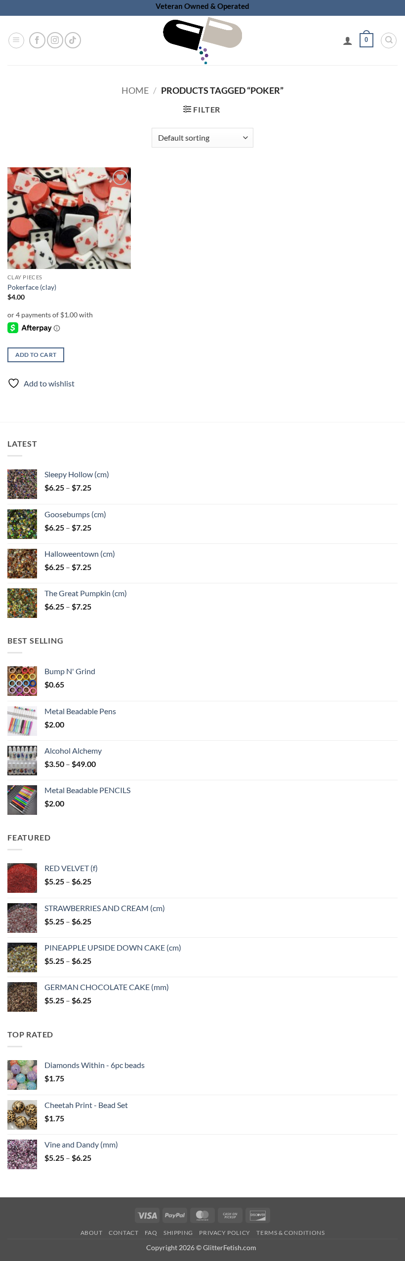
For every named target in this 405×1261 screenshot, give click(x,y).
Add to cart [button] (36, 354)
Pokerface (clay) (31, 287)
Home (135, 90)
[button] (16, 40)
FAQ (151, 1232)
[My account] (348, 40)
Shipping (178, 1232)
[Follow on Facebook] (37, 40)
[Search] (389, 40)
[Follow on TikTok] (73, 40)
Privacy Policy (224, 1232)
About (92, 1232)
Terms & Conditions (290, 1232)
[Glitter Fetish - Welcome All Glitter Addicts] (202, 40)
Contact (123, 1232)
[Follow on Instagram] (55, 40)
